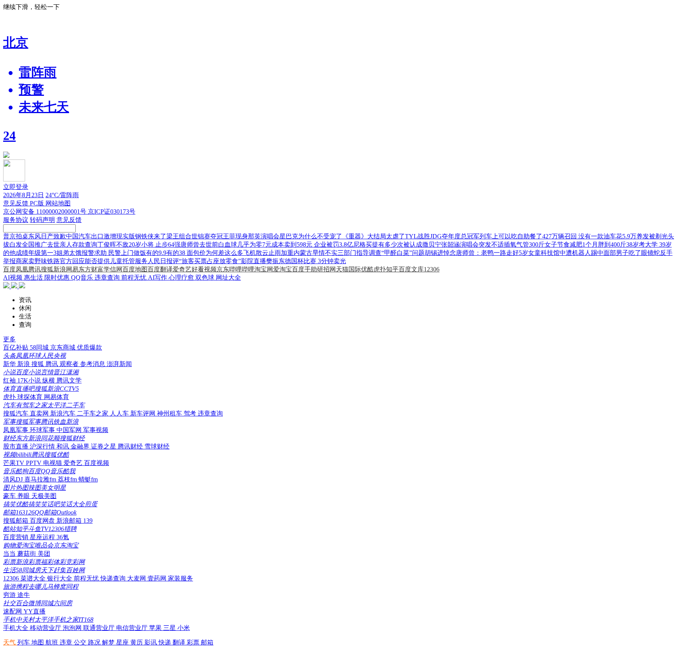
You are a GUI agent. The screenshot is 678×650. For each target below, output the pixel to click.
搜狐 (47, 269)
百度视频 (96, 463)
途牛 (23, 594)
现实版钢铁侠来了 (141, 236)
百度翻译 (160, 269)
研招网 (326, 269)
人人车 (120, 413)
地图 (38, 642)
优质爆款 (89, 347)
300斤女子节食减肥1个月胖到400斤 (577, 244)
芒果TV (14, 463)
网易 (72, 269)
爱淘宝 (282, 269)
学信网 (113, 269)
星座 (123, 642)
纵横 (49, 380)
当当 (10, 553)
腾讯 (34, 269)
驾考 (191, 413)
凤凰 (22, 269)
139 (88, 520)
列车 (24, 642)
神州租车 (170, 413)
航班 (53, 642)
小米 (183, 627)
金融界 (81, 446)
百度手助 (304, 269)
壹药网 (158, 578)
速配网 (13, 611)
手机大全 (16, 627)
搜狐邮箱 (16, 520)
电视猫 (53, 463)
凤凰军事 (16, 430)
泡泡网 (73, 627)
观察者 (70, 364)
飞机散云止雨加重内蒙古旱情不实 (290, 252)
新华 (10, 364)
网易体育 (56, 397)
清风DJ (13, 479)
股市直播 (16, 446)
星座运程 (43, 537)
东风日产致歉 (47, 236)
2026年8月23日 (23, 195)
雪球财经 (157, 446)
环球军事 (43, 430)
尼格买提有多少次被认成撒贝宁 (397, 244)
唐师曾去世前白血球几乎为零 (221, 244)
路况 (95, 642)
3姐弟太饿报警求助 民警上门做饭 (99, 252)
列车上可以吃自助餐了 (510, 236)
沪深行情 (43, 446)
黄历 (137, 642)
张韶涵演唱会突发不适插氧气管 (485, 244)
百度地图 (135, 269)
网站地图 (58, 203)
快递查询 (113, 578)
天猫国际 (348, 269)
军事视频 (95, 430)
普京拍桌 (15, 236)
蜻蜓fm (88, 479)
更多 (9, 339)
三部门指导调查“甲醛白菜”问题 (381, 252)
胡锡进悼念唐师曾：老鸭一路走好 (472, 252)
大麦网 (137, 578)
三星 (170, 627)
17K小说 (29, 380)
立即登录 (15, 186)
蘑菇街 (27, 553)
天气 (10, 642)
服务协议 (15, 219)
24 (9, 135)
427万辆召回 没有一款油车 (579, 236)
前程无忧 (134, 277)
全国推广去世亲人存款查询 (59, 244)
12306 (431, 269)
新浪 (59, 269)
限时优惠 (57, 277)
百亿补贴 (16, 347)
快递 (166, 642)
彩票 (194, 642)
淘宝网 (263, 269)
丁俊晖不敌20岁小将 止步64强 (138, 244)
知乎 (392, 269)
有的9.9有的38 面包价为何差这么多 (194, 252)
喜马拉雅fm (41, 479)
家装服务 (180, 578)
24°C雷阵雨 (62, 195)
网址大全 (228, 277)
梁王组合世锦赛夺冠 (194, 236)
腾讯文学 (69, 380)
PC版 (38, 203)
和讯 (63, 446)
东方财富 (91, 269)
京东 (223, 269)
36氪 (62, 537)
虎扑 (380, 269)
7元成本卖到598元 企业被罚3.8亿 (307, 244)
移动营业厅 (46, 627)
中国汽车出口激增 (91, 236)
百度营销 (16, 537)
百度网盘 (43, 520)
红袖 (10, 380)
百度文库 (411, 269)
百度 (9, 269)
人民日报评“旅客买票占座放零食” (194, 261)
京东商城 (63, 347)
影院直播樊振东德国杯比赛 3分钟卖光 (293, 261)
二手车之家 (93, 413)
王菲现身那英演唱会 (251, 236)
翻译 (180, 642)
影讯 (151, 642)
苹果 (156, 627)
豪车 (10, 496)
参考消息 (93, 364)
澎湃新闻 (119, 364)
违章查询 (108, 277)
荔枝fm (68, 479)
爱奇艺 (182, 269)
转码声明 (42, 219)
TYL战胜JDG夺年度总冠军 (442, 236)
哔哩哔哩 (241, 269)
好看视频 (204, 269)
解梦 (109, 642)
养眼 (24, 496)
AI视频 (13, 277)
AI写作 (158, 277)
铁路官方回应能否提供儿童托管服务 (97, 261)
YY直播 (35, 611)
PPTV (34, 463)
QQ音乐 (83, 277)
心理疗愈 (182, 277)
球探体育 (30, 397)
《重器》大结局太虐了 (373, 236)
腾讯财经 (131, 446)
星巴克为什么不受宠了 (310, 236)
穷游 (10, 594)
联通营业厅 (99, 627)
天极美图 (43, 496)
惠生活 (34, 277)
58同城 (40, 347)
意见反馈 (16, 203)
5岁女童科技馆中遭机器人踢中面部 (567, 252)
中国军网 (69, 430)
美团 (44, 553)
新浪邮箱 (69, 520)
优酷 (367, 269)
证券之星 (104, 446)
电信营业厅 (132, 627)
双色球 (205, 277)
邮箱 (207, 642)
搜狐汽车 (16, 413)
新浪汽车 (63, 413)
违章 (67, 642)
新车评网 (143, 413)
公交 (81, 642)
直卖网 (40, 413)
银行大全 (60, 578)
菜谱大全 (33, 578)
